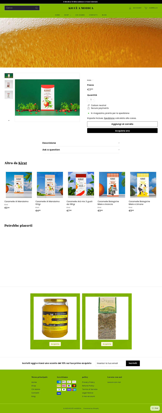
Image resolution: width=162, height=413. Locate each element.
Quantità (92, 95)
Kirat (22, 163)
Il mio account (88, 396)
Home (57, 15)
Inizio (89, 80)
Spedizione (109, 118)
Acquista (55, 344)
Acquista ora (122, 130)
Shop (66, 15)
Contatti (93, 15)
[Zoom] (47, 97)
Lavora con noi (114, 382)
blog (104, 15)
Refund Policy (88, 386)
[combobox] (22, 8)
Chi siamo (80, 15)
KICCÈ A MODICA (81, 8)
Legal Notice (87, 393)
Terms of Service (90, 389)
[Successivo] (8, 120)
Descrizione (49, 142)
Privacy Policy (88, 382)
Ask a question (51, 149)
